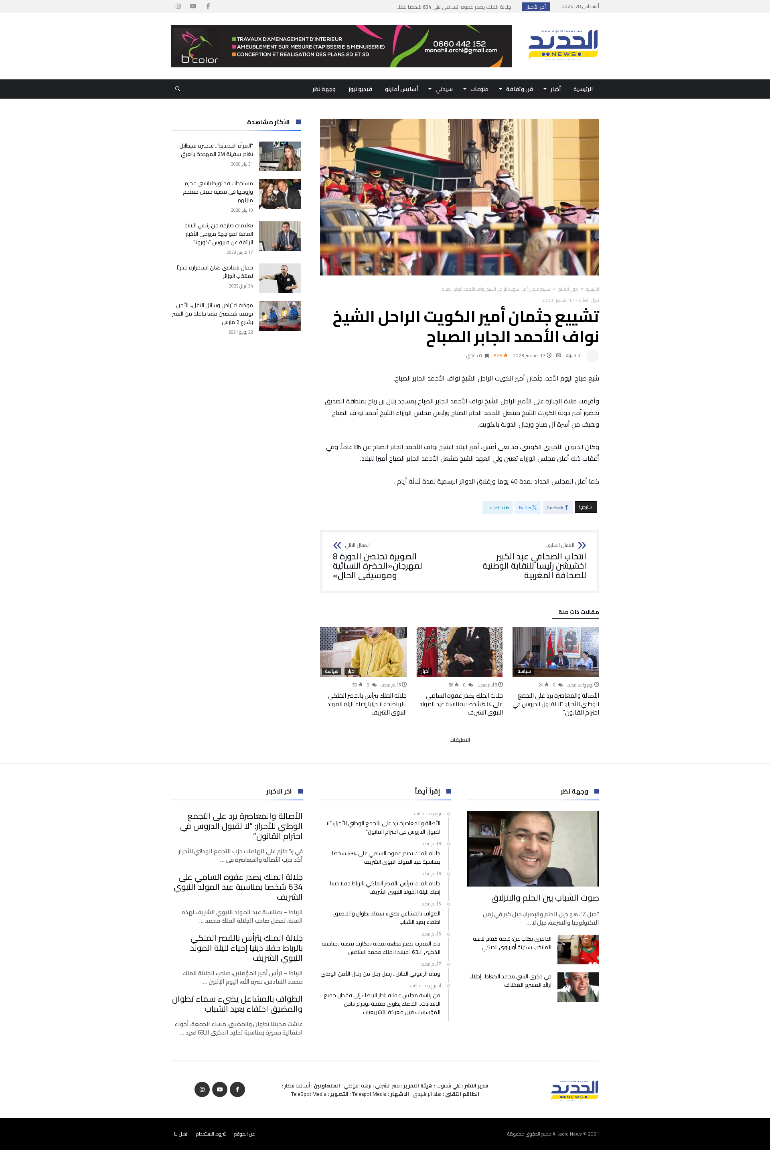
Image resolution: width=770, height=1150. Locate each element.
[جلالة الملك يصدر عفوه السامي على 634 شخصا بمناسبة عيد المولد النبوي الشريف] (459, 652)
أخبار (425, 671)
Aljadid (573, 355)
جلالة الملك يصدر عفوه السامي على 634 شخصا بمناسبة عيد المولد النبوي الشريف (461, 704)
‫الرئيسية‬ (592, 289)
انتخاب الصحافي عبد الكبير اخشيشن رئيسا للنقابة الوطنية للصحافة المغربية (534, 561)
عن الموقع (244, 1133)
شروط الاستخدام (211, 1133)
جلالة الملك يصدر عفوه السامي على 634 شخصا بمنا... (455, 7)
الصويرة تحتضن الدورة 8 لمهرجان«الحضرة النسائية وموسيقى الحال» (377, 561)
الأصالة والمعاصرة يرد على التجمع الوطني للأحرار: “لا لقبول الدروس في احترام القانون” (556, 704)
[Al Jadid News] (563, 25)
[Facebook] (207, 6)
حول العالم (568, 289)
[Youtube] (192, 6)
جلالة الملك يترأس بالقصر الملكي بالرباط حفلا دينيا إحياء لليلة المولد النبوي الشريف (367, 704)
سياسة (524, 671)
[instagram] (178, 6)
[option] (556, 672)
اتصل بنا (181, 1133)
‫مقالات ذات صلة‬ (578, 613)
